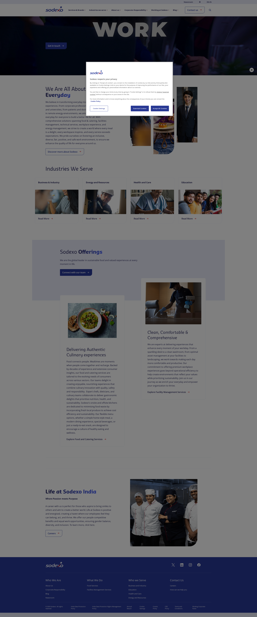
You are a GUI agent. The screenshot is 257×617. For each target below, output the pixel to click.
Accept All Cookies (160, 108)
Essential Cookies (139, 108)
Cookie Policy (95, 101)
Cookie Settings (99, 108)
